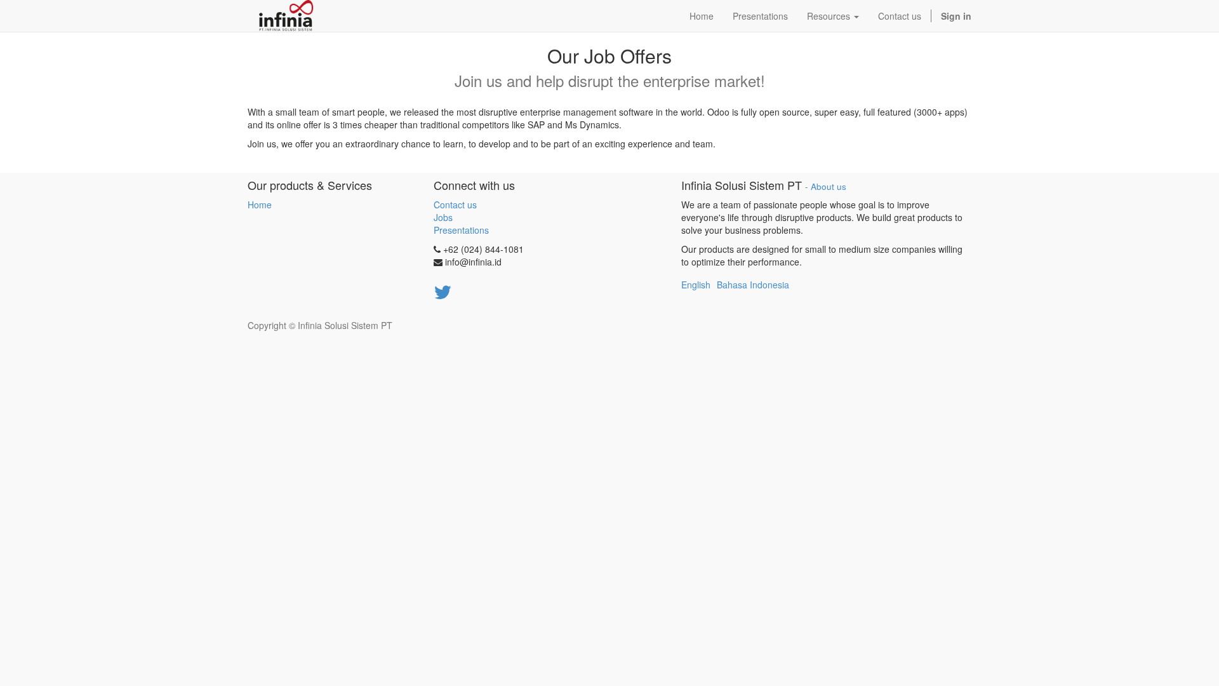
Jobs (443, 217)
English (695, 284)
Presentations (461, 230)
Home (260, 204)
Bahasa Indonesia (753, 284)
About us (828, 186)
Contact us (455, 204)
